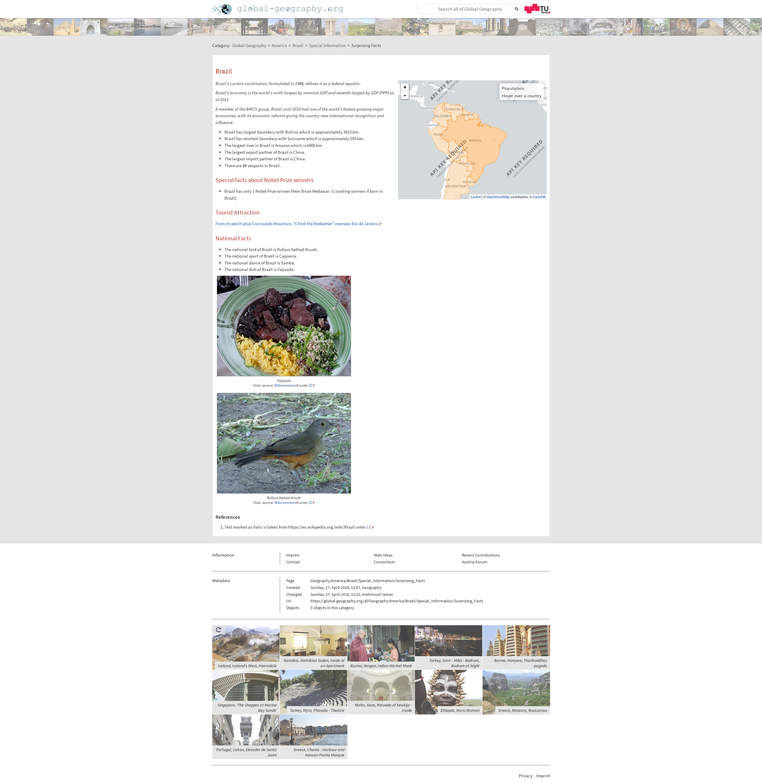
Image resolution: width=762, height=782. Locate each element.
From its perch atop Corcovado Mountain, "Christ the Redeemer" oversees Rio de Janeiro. (297, 223)
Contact (293, 562)
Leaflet (476, 196)
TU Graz (537, 8)
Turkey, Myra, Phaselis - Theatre (317, 710)
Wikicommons (285, 385)
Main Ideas (383, 555)
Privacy (526, 775)
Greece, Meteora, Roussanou (522, 710)
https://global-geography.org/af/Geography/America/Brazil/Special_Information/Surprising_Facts (396, 601)
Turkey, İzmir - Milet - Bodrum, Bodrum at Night (454, 663)
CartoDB (539, 196)
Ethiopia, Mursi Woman (460, 710)
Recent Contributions (481, 555)
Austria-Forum (475, 562)
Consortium (384, 562)
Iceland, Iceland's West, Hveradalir (247, 665)
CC (311, 385)
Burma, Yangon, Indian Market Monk (381, 665)
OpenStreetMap (498, 196)
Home (278, 9)
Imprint (292, 555)
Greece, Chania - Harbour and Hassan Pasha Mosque (318, 752)
